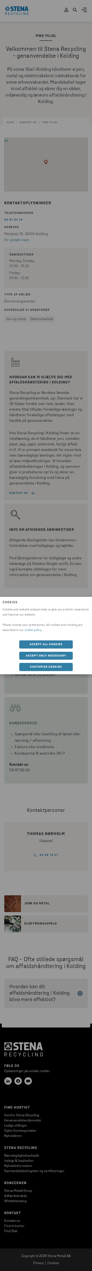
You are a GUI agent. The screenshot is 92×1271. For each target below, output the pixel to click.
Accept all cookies (46, 644)
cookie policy (33, 630)
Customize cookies (46, 667)
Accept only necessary (46, 655)
